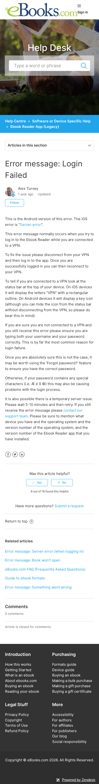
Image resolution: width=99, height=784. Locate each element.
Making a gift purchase (71, 686)
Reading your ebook (22, 691)
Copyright (13, 720)
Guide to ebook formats (25, 578)
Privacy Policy (17, 714)
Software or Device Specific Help (61, 121)
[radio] (37, 482)
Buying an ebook (19, 686)
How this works (18, 664)
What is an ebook (19, 675)
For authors (62, 720)
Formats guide (64, 664)
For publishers (64, 731)
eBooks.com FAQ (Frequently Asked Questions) (45, 569)
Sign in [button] (82, 12)
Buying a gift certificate (72, 691)
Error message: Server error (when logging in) (44, 551)
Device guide (63, 670)
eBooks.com (37, 760)
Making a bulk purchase (72, 680)
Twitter (15, 454)
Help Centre (15, 121)
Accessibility (63, 714)
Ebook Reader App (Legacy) (34, 126)
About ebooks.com (21, 680)
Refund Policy (17, 731)
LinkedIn (22, 454)
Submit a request (69, 506)
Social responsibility (69, 741)
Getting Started (18, 670)
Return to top (16, 521)
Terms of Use (16, 725)
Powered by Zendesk (78, 780)
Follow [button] (14, 202)
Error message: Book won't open (32, 560)
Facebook (8, 454)
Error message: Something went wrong (38, 587)
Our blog (59, 736)
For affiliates (62, 725)
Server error (30, 224)
